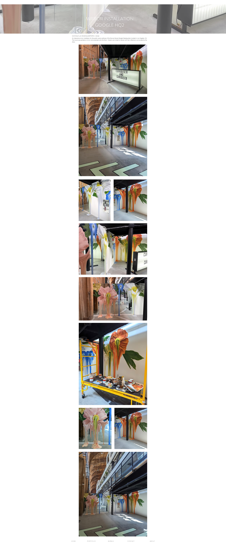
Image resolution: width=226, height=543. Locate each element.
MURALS (111, 541)
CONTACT (131, 541)
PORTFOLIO (91, 541)
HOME (73, 541)
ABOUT (152, 541)
